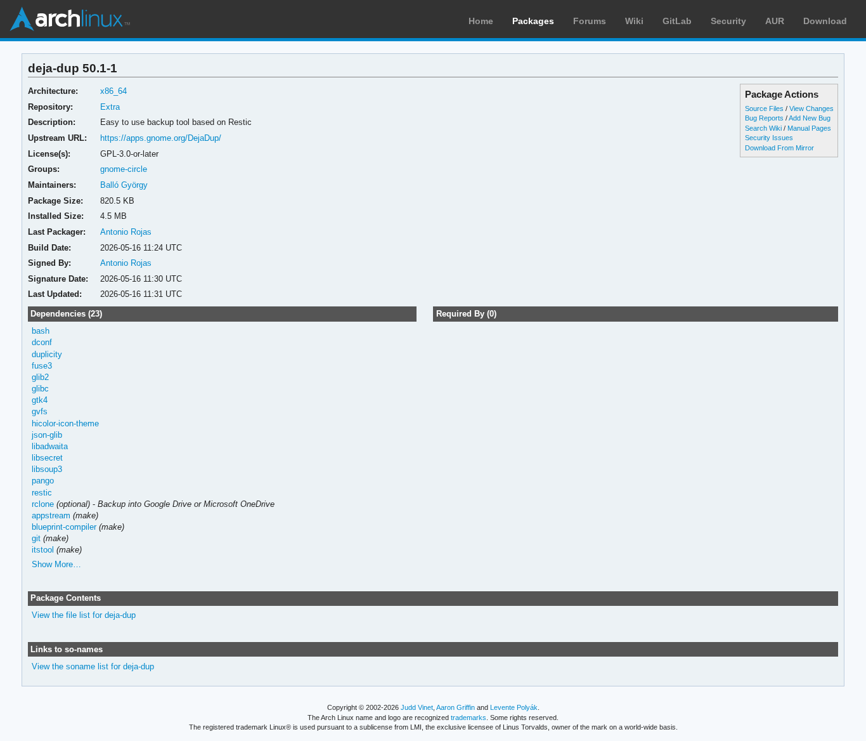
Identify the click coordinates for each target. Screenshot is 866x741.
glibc (40, 388)
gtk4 (40, 400)
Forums (589, 21)
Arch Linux (70, 19)
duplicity (47, 354)
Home (481, 21)
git (36, 538)
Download (825, 21)
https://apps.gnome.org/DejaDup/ (160, 138)
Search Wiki (763, 128)
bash (40, 331)
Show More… (56, 564)
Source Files (764, 108)
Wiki (634, 21)
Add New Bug (809, 118)
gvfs (40, 411)
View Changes (811, 108)
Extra (110, 107)
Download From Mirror (779, 148)
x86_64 (113, 91)
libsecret (47, 457)
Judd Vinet (417, 707)
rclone (43, 504)
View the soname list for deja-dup (93, 666)
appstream (51, 515)
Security (728, 21)
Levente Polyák (514, 707)
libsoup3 (47, 469)
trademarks (468, 717)
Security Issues (769, 137)
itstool (43, 549)
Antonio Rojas (126, 232)
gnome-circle (123, 169)
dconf (42, 342)
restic (42, 492)
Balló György (124, 185)
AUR (774, 21)
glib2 (40, 377)
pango (43, 480)
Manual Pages (809, 128)
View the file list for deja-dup (84, 615)
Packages (533, 21)
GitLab (677, 21)
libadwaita (50, 446)
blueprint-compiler (64, 527)
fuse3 (42, 365)
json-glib (47, 435)
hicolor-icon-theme (65, 423)
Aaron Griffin (455, 707)
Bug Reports (764, 118)
